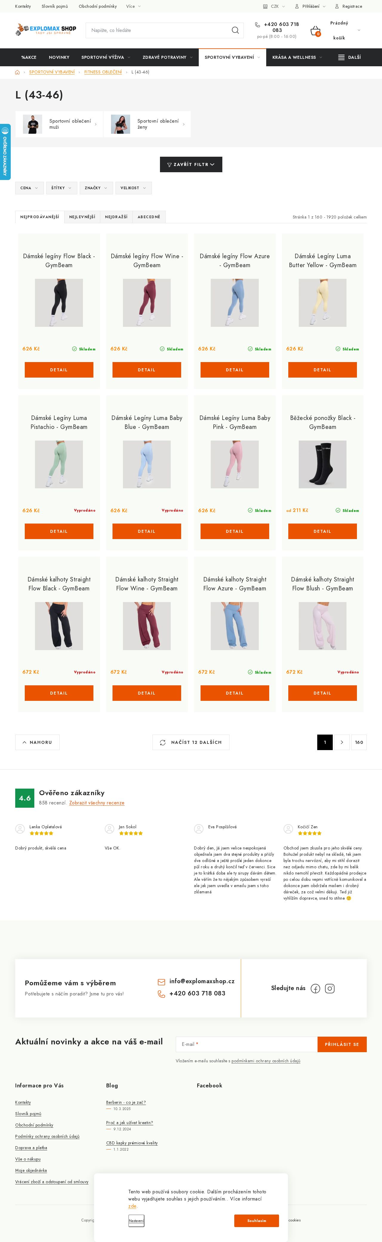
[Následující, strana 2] (342, 742)
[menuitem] (29, 57)
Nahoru (41, 742)
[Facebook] (315, 988)
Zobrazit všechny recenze (97, 802)
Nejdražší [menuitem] (116, 217)
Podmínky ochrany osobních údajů (47, 1136)
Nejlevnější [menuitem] (82, 217)
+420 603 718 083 (280, 27)
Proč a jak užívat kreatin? (129, 1123)
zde (132, 1206)
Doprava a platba (31, 1148)
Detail (59, 370)
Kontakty (23, 6)
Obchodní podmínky (98, 6)
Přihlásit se (342, 1044)
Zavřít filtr (191, 164)
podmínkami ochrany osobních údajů (266, 1061)
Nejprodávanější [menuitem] (39, 217)
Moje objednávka (31, 1170)
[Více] (349, 57)
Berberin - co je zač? (126, 1102)
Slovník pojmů (55, 6)
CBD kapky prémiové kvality (132, 1143)
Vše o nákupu (28, 1159)
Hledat (235, 30)
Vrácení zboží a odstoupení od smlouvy (52, 1182)
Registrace (352, 6)
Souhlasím (256, 1220)
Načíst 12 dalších (196, 742)
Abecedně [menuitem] (149, 217)
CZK (275, 6)
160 (359, 742)
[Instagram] (330, 988)
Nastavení (136, 1220)
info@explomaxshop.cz (202, 981)
